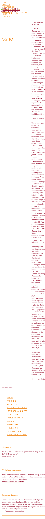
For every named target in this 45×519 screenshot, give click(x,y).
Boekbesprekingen (17, 408)
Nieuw (10, 398)
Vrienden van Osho (17, 435)
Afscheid (11, 401)
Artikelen (12, 404)
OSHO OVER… (13, 414)
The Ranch (12, 428)
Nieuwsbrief (8, 7)
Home (4, 2)
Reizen (10, 421)
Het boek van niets (17, 411)
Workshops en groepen (14, 481)
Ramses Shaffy (15, 418)
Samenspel (12, 425)
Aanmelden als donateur (14, 511)
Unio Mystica (14, 431)
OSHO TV (6, 5)
